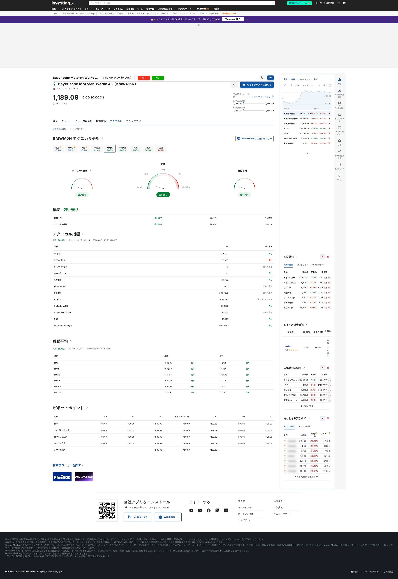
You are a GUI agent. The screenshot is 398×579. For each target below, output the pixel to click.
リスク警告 (388, 571)
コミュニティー (134, 121)
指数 (293, 79)
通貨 (285, 79)
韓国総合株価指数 (291, 123)
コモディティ (304, 79)
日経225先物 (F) (291, 118)
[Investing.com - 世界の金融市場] (64, 3)
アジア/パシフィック (188, 13)
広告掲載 (278, 507)
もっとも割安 (289, 426)
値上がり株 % (303, 264)
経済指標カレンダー (166, 9)
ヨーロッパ (165, 13)
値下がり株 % (318, 264)
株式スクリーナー (185, 9)
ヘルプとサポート (282, 513)
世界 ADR (129, 13)
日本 (82, 13)
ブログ (241, 501)
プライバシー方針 (370, 571)
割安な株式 (214, 13)
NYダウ (287, 128)
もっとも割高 (304, 426)
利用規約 (354, 571)
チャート (67, 121)
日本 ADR (140, 13)
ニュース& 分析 (84, 121)
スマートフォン (245, 507)
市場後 (120, 13)
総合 (55, 121)
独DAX (287, 133)
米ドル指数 (288, 143)
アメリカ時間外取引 (106, 13)
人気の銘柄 (288, 264)
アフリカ (203, 13)
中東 (175, 13)
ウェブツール (244, 520)
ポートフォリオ (245, 513)
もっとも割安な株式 (295, 418)
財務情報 (101, 121)
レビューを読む (328, 347)
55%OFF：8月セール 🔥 (299, 3)
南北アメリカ (152, 13)
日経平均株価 (289, 113)
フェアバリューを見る (261, 97)
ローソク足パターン (78, 129)
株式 (56, 13)
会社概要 (278, 501)
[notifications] (338, 2)
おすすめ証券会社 (294, 324)
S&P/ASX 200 (290, 138)
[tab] (58, 148)
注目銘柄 (289, 256)
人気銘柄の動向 (292, 367)
